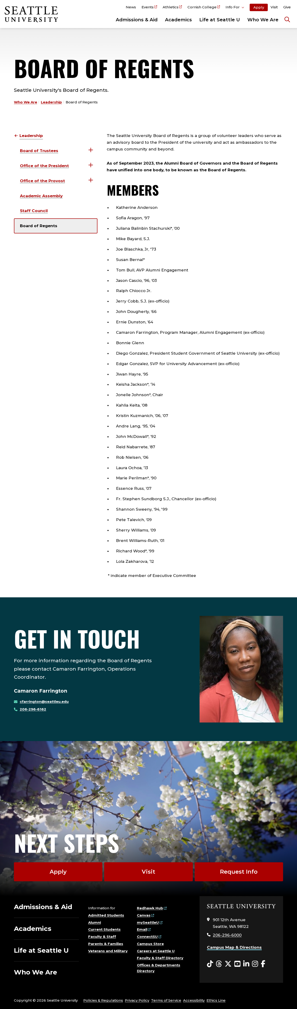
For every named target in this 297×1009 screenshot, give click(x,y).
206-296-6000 (227, 935)
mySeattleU (148, 922)
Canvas (144, 915)
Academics (178, 19)
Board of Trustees (39, 150)
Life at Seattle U (219, 19)
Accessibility (194, 1000)
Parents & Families (105, 944)
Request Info (239, 871)
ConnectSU (147, 936)
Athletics (170, 7)
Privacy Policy (137, 1000)
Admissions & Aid (137, 19)
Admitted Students (106, 915)
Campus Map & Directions (234, 947)
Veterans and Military (108, 951)
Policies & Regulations (103, 1000)
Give (287, 7)
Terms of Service (166, 1000)
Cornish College (201, 7)
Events (148, 7)
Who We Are (262, 19)
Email (142, 929)
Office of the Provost (42, 180)
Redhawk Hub (150, 908)
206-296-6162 (33, 709)
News (131, 7)
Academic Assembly (41, 196)
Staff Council (34, 210)
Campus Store (150, 944)
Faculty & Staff (102, 936)
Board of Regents (38, 225)
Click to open (235, 7)
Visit (274, 7)
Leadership (51, 102)
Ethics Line (216, 1000)
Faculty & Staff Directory (160, 958)
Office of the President (44, 165)
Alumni (94, 922)
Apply (258, 7)
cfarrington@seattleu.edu (44, 701)
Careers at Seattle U (156, 951)
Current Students (104, 929)
